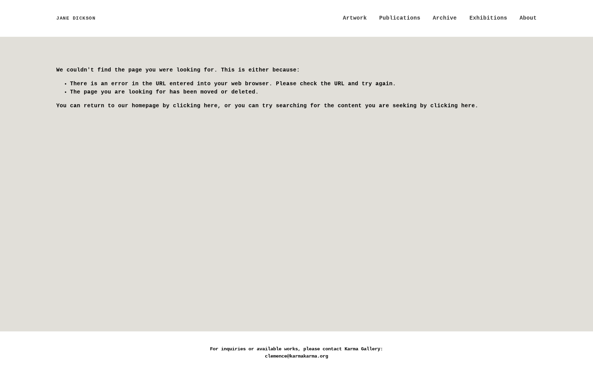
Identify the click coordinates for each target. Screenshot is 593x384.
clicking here (195, 106)
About (528, 18)
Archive (445, 18)
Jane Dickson (75, 18)
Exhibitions (488, 18)
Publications (399, 18)
